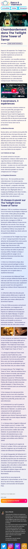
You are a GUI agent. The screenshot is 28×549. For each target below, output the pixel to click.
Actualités (5, 8)
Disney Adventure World (15, 43)
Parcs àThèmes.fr (16, 3)
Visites (14, 8)
